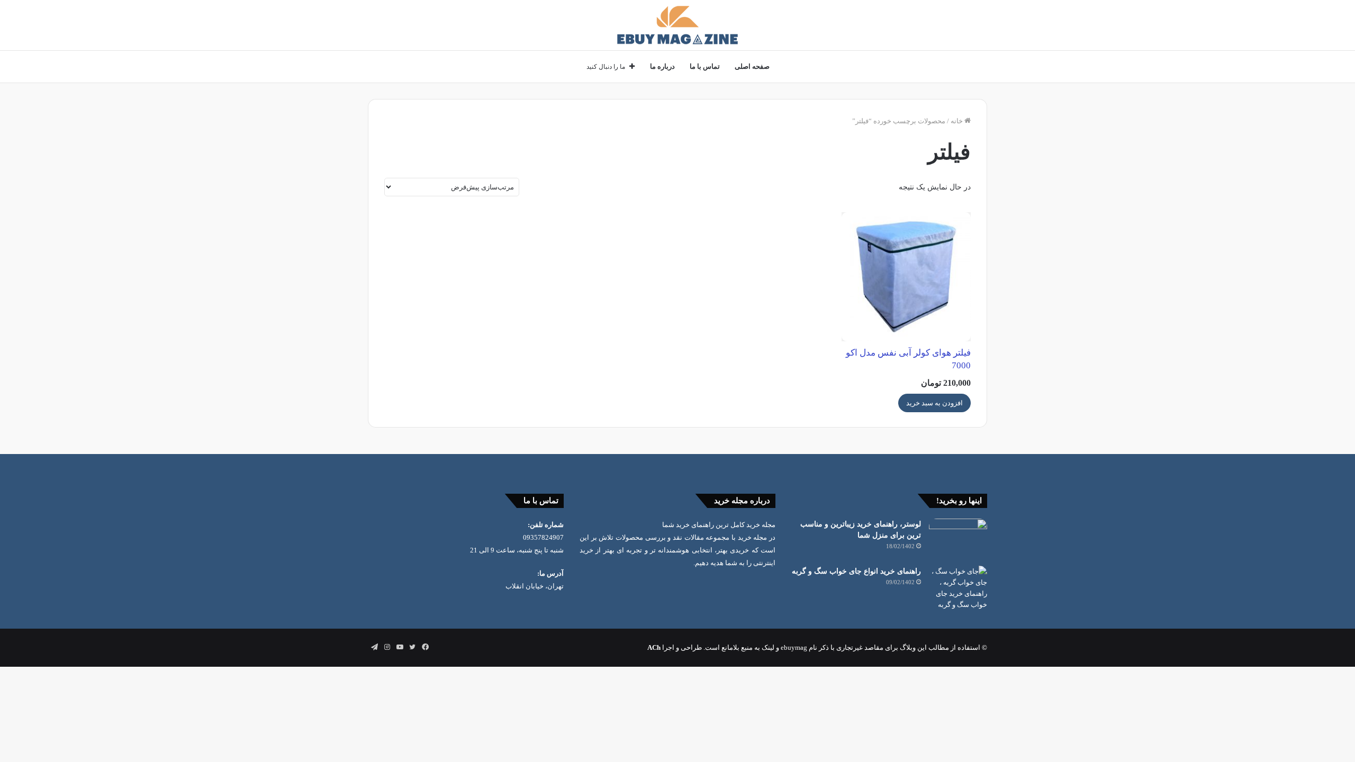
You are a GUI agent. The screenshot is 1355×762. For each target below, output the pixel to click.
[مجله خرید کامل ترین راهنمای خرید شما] (677, 25)
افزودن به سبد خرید (934, 403)
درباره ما (662, 66)
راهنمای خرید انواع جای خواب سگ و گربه (856, 571)
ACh (654, 647)
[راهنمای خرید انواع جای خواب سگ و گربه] (958, 588)
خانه (957, 121)
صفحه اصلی (752, 66)
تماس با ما (705, 66)
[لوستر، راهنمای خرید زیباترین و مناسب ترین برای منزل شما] (958, 538)
